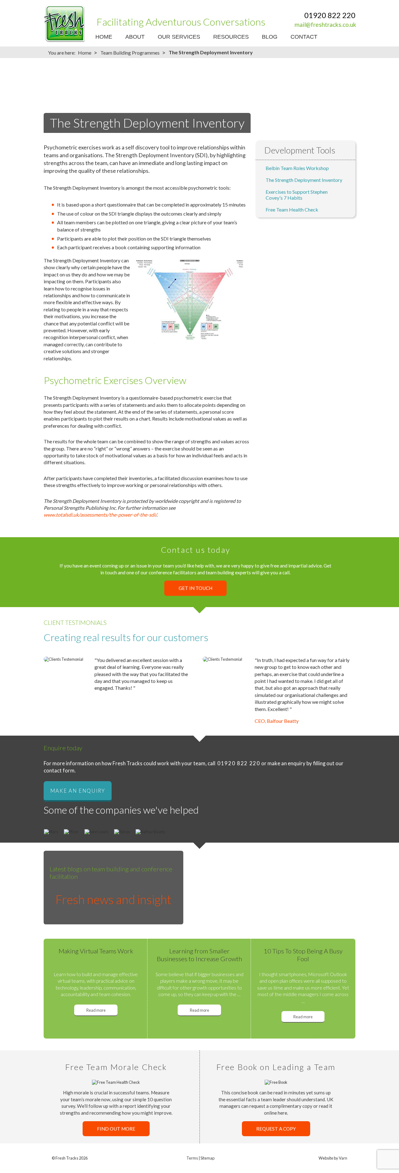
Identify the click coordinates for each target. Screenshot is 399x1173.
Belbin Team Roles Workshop (297, 168)
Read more (96, 1009)
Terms (192, 1158)
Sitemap (207, 1158)
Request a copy (276, 1129)
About (135, 37)
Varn (343, 1158)
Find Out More (116, 1129)
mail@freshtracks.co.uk (325, 24)
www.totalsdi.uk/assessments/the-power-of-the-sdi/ (100, 515)
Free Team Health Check (292, 209)
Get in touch (195, 588)
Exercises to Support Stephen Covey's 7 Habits (297, 195)
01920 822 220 (329, 15)
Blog (269, 37)
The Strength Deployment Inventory (304, 180)
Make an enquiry (77, 790)
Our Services (179, 37)
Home (103, 37)
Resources (231, 37)
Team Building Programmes (130, 53)
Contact (304, 37)
